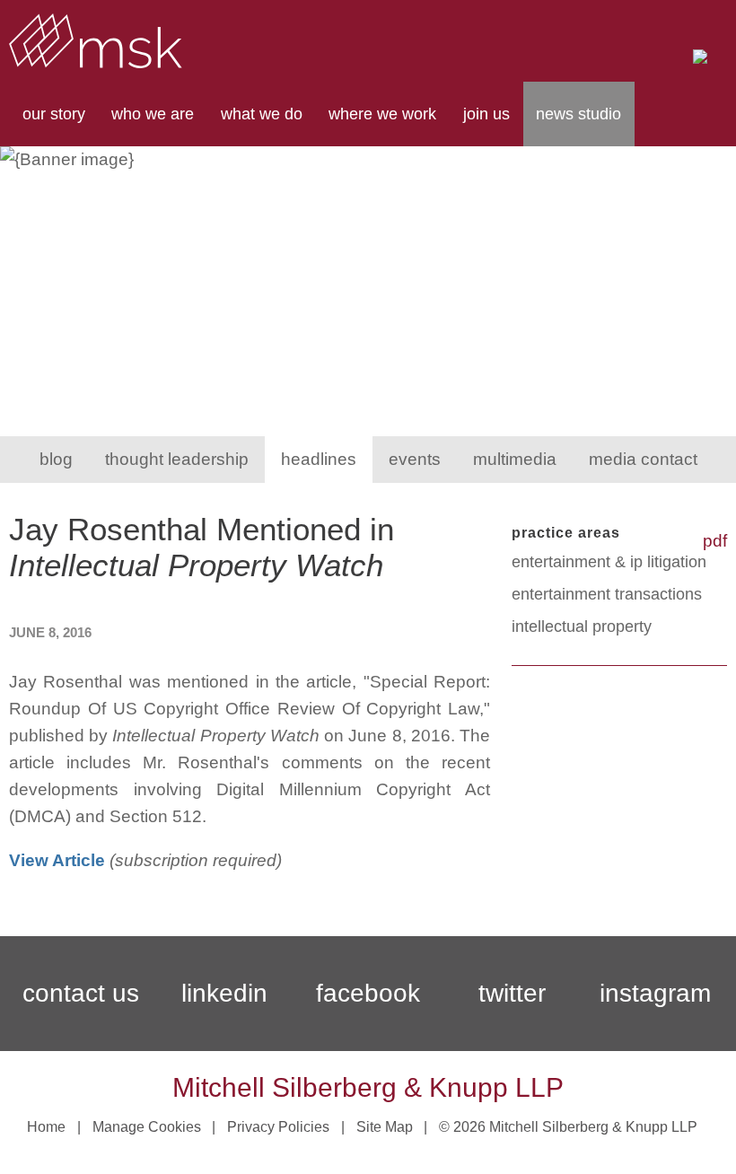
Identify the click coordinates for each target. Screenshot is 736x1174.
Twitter (512, 993)
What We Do (261, 114)
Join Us (486, 114)
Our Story (53, 114)
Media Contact (643, 459)
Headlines (318, 459)
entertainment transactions (607, 594)
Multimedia (514, 459)
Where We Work (382, 114)
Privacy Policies (278, 1127)
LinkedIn (224, 993)
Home (46, 1127)
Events (415, 459)
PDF (715, 540)
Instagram (655, 993)
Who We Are (152, 114)
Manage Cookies (146, 1127)
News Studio (578, 114)
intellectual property (582, 626)
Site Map (384, 1127)
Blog (56, 459)
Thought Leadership (177, 459)
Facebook (368, 993)
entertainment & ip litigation (609, 562)
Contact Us (80, 993)
